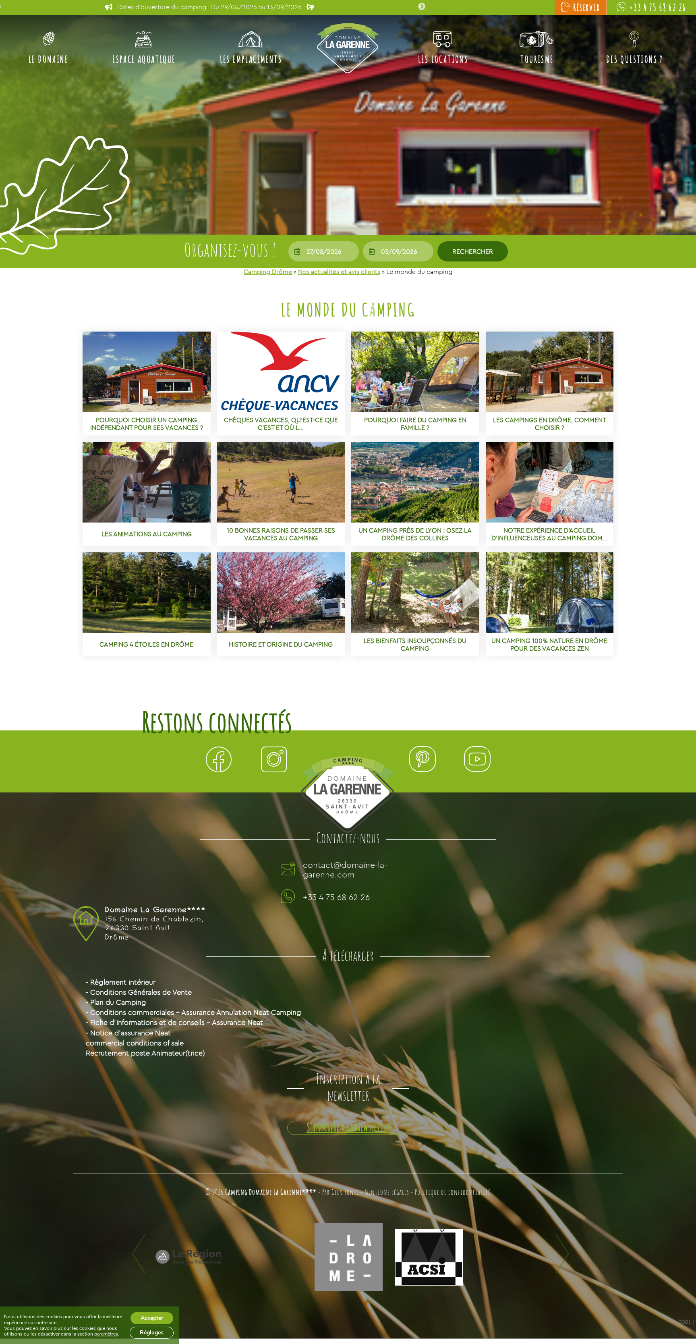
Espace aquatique (143, 60)
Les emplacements (251, 60)
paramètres (106, 1334)
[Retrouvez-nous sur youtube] (477, 761)
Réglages (152, 1332)
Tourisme (536, 60)
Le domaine (48, 60)
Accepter (152, 1318)
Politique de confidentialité (453, 1193)
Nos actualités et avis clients (339, 271)
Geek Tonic (345, 1193)
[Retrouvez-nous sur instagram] (274, 761)
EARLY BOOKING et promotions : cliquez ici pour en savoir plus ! (209, 6)
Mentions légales (387, 1193)
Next (422, 7)
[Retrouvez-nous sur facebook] (219, 761)
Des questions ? (634, 60)
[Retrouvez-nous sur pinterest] (422, 761)
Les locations (443, 60)
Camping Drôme (268, 271)
